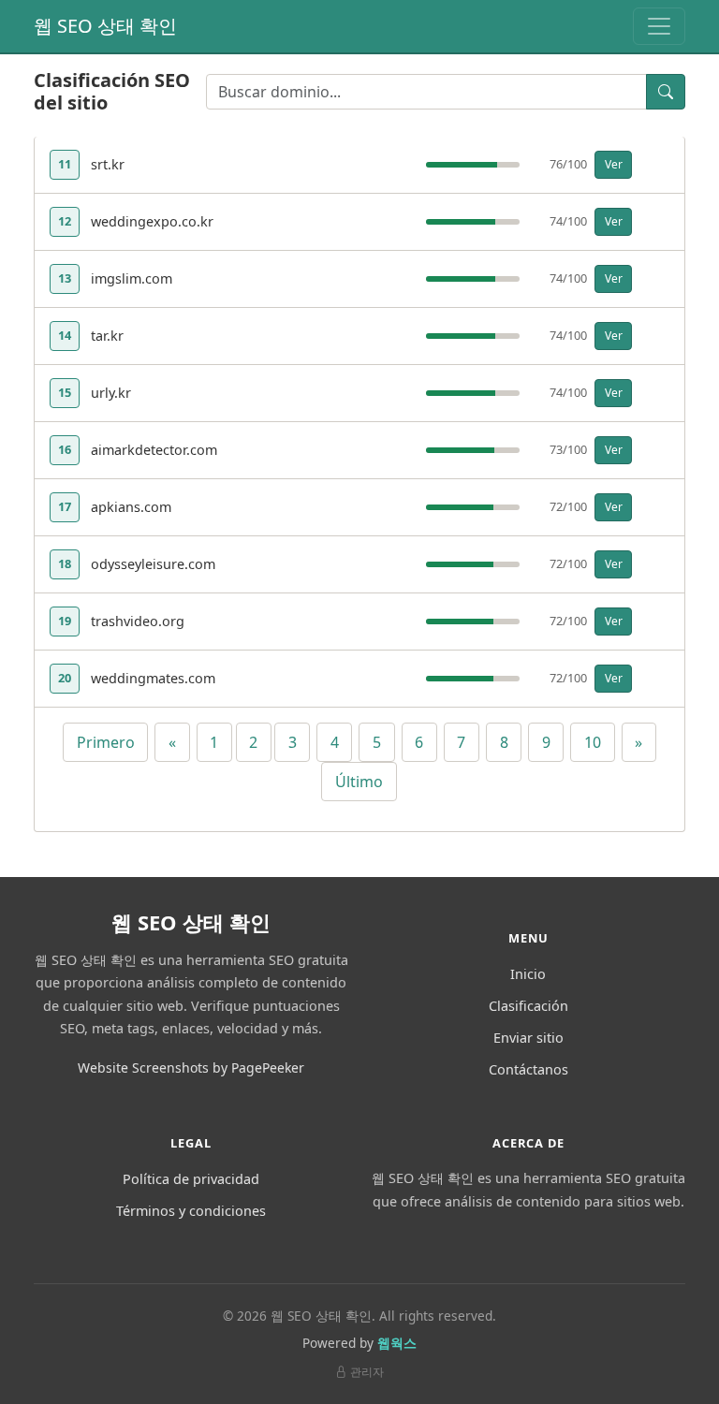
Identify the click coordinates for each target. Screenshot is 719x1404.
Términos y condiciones (191, 1211)
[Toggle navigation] (659, 26)
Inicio (528, 974)
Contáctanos (528, 1069)
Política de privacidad (191, 1179)
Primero (106, 742)
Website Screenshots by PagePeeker (191, 1067)
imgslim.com (131, 278)
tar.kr (107, 335)
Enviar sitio (528, 1037)
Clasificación (528, 1006)
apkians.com (131, 507)
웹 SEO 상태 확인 (105, 25)
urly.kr (111, 393)
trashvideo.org (137, 621)
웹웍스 (397, 1343)
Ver (614, 164)
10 (592, 742)
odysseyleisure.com (153, 564)
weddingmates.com (153, 678)
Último (359, 781)
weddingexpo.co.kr (152, 221)
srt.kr (108, 164)
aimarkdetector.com (154, 450)
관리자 (367, 1372)
